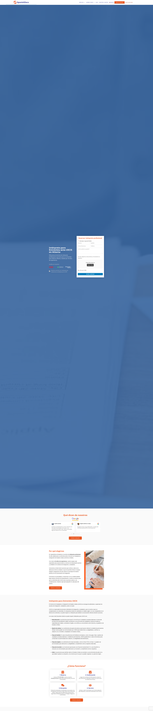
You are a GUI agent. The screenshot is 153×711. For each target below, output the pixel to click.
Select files (90, 265)
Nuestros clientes (103, 2)
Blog (97, 2)
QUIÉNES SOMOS (89, 2)
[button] (50, 527)
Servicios (81, 2)
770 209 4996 (60, 677)
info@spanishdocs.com (56, 678)
